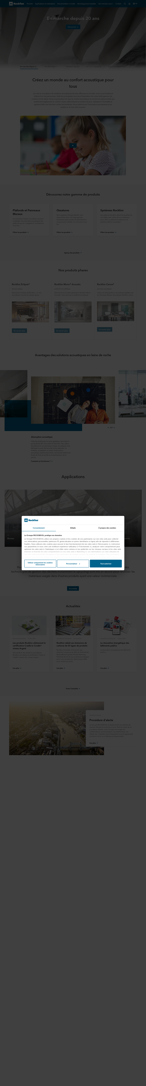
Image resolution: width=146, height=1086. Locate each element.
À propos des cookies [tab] (107, 528)
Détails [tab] (73, 528)
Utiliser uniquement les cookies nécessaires (40, 563)
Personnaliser (71, 564)
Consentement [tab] (39, 528)
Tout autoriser (105, 564)
